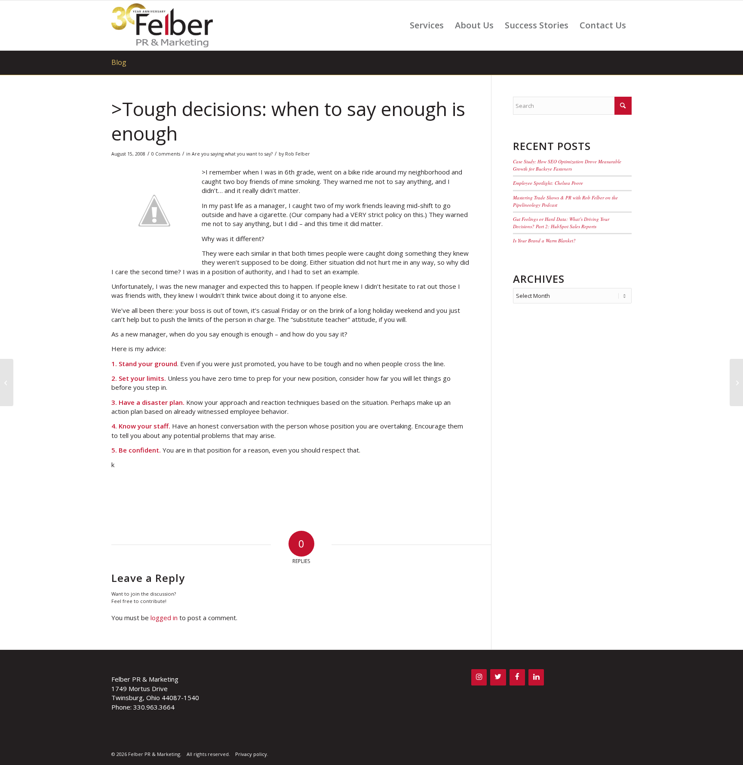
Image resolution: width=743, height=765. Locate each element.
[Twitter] (498, 677)
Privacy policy (251, 754)
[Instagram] (479, 677)
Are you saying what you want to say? (232, 154)
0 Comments (165, 154)
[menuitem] (426, 25)
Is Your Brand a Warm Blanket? (544, 240)
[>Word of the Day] (6, 382)
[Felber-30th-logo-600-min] (162, 25)
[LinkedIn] (536, 677)
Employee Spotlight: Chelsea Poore (548, 183)
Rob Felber (297, 154)
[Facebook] (517, 677)
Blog (118, 62)
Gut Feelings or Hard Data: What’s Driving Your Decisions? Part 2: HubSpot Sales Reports (561, 223)
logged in (164, 617)
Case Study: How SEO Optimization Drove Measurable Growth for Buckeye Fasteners (567, 165)
